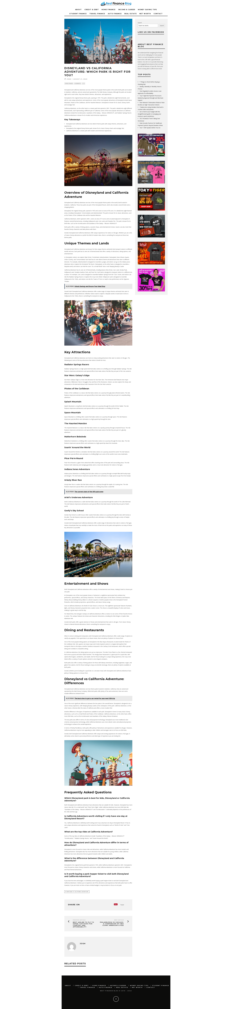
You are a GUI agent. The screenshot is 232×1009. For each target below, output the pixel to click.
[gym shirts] (151, 237)
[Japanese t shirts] (151, 210)
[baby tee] (151, 291)
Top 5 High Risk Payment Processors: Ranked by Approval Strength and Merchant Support (150, 98)
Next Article (119, 920)
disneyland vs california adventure (76, 891)
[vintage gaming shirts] (151, 264)
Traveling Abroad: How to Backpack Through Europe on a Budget (81, 998)
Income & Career (126, 9)
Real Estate (130, 14)
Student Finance (78, 14)
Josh (69, 79)
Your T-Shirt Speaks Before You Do (150, 128)
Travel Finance (97, 14)
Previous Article (79, 920)
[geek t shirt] (151, 156)
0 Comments (78, 83)
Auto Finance (115, 14)
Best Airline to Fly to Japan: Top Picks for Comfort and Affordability (83, 925)
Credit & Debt (91, 9)
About (78, 9)
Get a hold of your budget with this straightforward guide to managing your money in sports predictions (149, 114)
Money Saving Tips (147, 9)
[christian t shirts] (151, 183)
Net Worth (145, 14)
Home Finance (108, 9)
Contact (158, 14)
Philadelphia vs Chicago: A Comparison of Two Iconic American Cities (112, 924)
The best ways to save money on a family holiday (114, 1000)
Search (140, 23)
